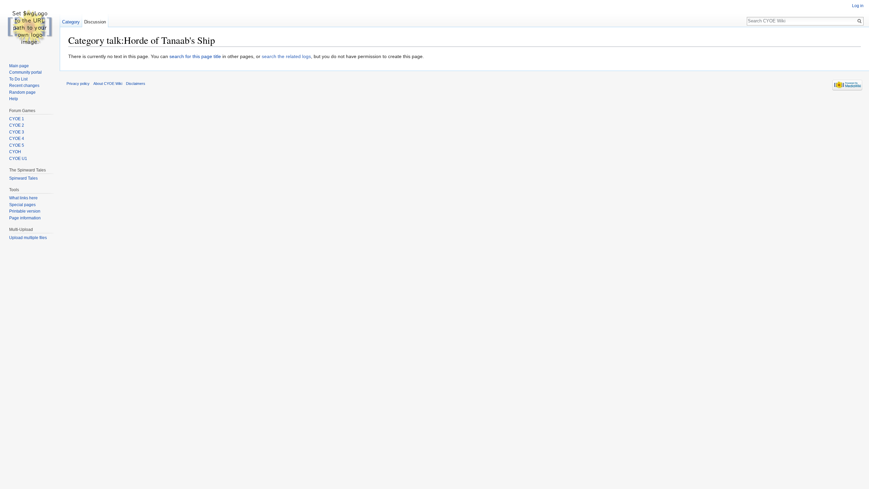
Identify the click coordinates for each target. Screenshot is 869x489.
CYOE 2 (16, 125)
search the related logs (286, 56)
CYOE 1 (16, 118)
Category (71, 21)
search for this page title (195, 56)
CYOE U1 (18, 158)
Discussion (95, 21)
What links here (23, 198)
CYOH (15, 151)
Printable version (24, 211)
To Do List (18, 79)
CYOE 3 (16, 132)
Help (13, 98)
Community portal (25, 72)
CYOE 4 (16, 138)
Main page (19, 66)
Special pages (22, 204)
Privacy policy (78, 84)
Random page (22, 92)
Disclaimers (135, 84)
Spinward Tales (23, 178)
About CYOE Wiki (107, 84)
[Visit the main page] (30, 27)
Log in (858, 5)
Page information (25, 218)
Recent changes (24, 85)
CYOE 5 (16, 145)
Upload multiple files (28, 237)
